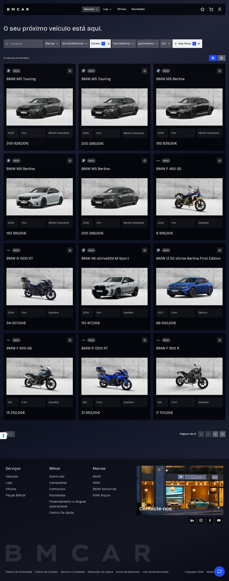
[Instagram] (201, 520)
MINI (96, 483)
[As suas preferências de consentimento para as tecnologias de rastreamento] (3, 435)
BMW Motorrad (104, 489)
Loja (9, 483)
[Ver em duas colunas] (221, 58)
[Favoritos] (202, 9)
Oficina (121, 9)
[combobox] (9, 434)
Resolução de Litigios (100, 571)
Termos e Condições (73, 571)
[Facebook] (210, 520)
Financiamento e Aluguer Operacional (67, 504)
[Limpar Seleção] (108, 43)
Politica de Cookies (46, 571)
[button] (199, 43)
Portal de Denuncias (128, 571)
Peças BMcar (16, 495)
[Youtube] (219, 520)
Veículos (12, 476)
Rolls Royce (101, 495)
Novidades (138, 9)
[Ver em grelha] (213, 58)
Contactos (57, 489)
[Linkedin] (192, 520)
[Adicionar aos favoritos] (70, 71)
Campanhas (58, 483)
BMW (97, 476)
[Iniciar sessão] (220, 9)
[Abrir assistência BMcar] (219, 571)
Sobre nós (56, 476)
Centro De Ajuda (61, 513)
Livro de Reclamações (156, 571)
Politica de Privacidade (19, 571)
